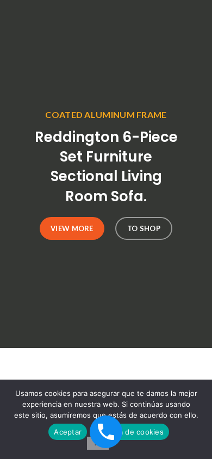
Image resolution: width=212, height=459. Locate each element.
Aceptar (68, 431)
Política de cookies (131, 431)
